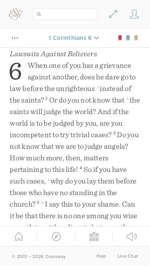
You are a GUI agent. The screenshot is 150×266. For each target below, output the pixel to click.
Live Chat (128, 256)
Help (101, 256)
